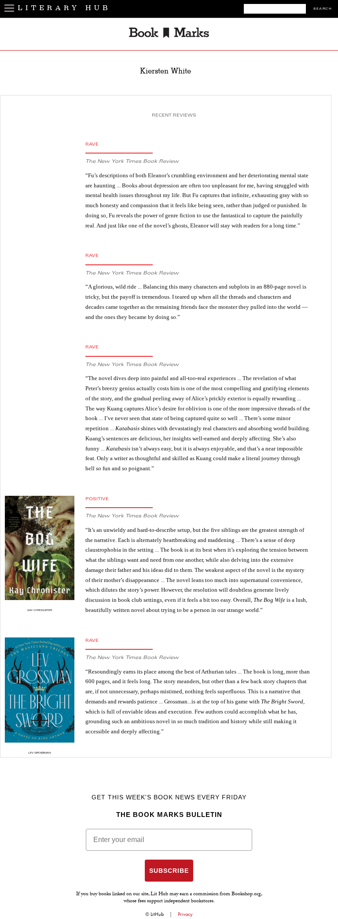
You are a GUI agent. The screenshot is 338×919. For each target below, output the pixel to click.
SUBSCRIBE (169, 870)
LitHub (157, 914)
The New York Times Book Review (132, 161)
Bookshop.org (246, 894)
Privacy (185, 914)
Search (322, 9)
